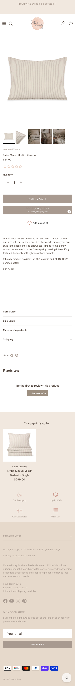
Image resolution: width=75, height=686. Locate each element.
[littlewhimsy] (37, 23)
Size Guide (9, 320)
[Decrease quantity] (6, 182)
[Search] (12, 23)
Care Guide (9, 311)
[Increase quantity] (21, 182)
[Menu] (4, 23)
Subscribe (37, 644)
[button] (37, 210)
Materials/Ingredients (15, 330)
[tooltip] (69, 211)
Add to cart (38, 198)
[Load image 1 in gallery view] (37, 80)
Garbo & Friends (11, 149)
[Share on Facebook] (11, 355)
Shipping (8, 339)
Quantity (8, 174)
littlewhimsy (16, 679)
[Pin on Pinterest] (16, 355)
